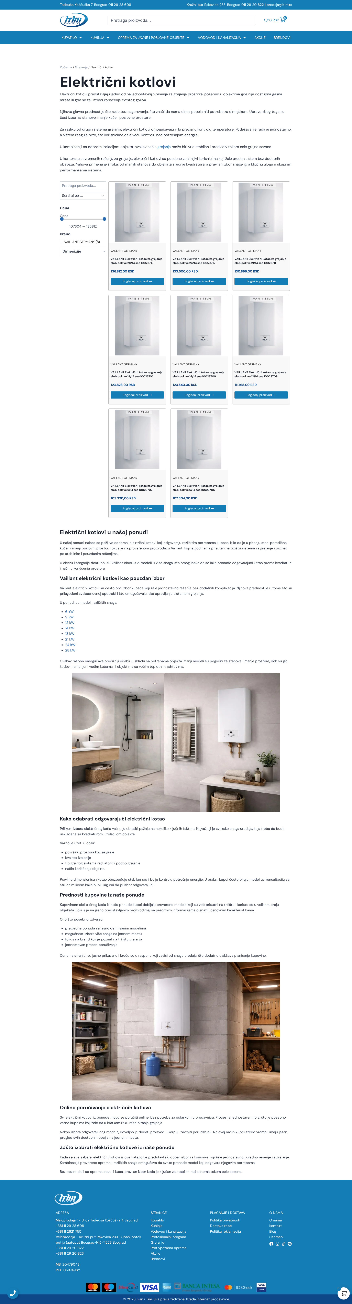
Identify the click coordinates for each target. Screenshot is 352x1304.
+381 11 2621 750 (68, 1231)
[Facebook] (271, 1244)
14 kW (69, 628)
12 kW (69, 622)
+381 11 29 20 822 (70, 1248)
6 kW (69, 611)
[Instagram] (277, 1244)
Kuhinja (97, 37)
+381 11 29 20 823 (70, 1253)
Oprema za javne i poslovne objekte (151, 37)
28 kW (70, 650)
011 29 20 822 (252, 4)
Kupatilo (69, 37)
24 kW (70, 645)
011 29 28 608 (119, 4)
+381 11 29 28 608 (70, 1225)
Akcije (260, 37)
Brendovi (282, 37)
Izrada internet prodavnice (207, 1299)
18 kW (69, 633)
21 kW (69, 639)
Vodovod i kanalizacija (219, 37)
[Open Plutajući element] (13, 1293)
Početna (66, 67)
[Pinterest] (290, 1244)
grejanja (164, 146)
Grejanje (81, 67)
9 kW (69, 617)
